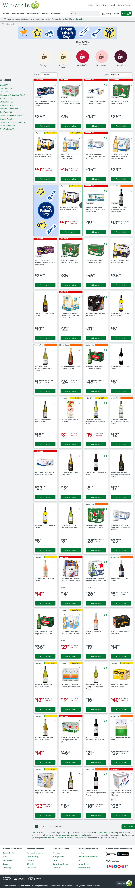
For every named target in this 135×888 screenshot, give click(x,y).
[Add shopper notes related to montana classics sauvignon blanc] (55, 350)
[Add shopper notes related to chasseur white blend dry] (131, 721)
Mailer (5, 857)
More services (31, 868)
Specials (46, 75)
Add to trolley (45, 126)
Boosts (5, 864)
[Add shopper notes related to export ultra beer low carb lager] (105, 85)
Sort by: (106, 75)
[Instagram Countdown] (122, 866)
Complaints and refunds (61, 864)
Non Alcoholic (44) (7, 129)
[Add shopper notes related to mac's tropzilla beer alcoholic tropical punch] (55, 244)
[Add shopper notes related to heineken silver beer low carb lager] (80, 85)
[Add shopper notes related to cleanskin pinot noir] (105, 456)
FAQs (55, 860)
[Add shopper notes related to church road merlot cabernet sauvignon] (105, 774)
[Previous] (33, 826)
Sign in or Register (124, 5)
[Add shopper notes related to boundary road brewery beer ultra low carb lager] (105, 191)
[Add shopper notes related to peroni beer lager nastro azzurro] (55, 456)
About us (81, 853)
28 (50, 827)
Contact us (56, 868)
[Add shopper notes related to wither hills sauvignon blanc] (55, 668)
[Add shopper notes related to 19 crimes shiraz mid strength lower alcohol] (131, 191)
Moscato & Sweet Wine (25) (11, 109)
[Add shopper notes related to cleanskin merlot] (131, 350)
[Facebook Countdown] (108, 866)
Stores (98, 5)
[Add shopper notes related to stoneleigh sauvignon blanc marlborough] (131, 403)
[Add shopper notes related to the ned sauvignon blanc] (80, 456)
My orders (56, 853)
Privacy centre (80, 886)
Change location (81, 19)
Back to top (128, 826)
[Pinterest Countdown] (111, 866)
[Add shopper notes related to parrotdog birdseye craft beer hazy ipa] (80, 668)
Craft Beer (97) (6, 88)
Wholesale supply (84, 868)
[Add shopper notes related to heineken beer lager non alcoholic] (105, 562)
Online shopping (32, 857)
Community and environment (88, 857)
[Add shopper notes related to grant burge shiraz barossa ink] (105, 721)
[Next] (53, 826)
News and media (83, 864)
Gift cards (30, 864)
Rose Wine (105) (6, 105)
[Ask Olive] (129, 884)
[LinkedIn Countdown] (115, 866)
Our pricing (7, 868)
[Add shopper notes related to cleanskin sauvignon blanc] (131, 297)
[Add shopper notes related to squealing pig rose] (55, 562)
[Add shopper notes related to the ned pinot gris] (55, 297)
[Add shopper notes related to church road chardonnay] (80, 774)
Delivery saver (8, 860)
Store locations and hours (35, 853)
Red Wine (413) (6, 98)
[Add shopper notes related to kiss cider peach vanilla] (80, 403)
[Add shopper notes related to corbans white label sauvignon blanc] (80, 509)
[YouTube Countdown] (119, 866)
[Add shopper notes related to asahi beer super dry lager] (105, 297)
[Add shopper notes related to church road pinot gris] (55, 403)
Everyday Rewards (109, 5)
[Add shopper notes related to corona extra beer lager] (55, 138)
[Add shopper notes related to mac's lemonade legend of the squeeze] (55, 85)
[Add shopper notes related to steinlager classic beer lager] (105, 350)
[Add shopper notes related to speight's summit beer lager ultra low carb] (80, 138)
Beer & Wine (11, 24)
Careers (80, 860)
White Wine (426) (7, 102)
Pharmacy (30, 860)
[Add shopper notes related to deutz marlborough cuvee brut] (80, 350)
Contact (90, 5)
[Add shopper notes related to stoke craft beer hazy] (131, 615)
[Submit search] (72, 13)
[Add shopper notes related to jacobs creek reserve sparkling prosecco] (131, 456)
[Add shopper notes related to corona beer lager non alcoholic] (80, 615)
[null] (46, 210)
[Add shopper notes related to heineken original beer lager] (131, 85)
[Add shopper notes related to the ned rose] (105, 615)
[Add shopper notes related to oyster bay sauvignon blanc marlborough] (105, 403)
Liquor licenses (55, 886)
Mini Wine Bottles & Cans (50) (11, 115)
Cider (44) (4, 92)
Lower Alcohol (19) (7, 125)
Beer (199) (4, 85)
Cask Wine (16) (6, 112)
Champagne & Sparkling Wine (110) (14, 95)
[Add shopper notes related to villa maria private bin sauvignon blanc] (105, 668)
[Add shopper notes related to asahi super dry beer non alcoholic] (80, 562)
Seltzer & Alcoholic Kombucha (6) (13, 122)
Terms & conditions (93, 886)
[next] (80, 205)
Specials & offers (9, 853)
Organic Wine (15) (7, 119)
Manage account (59, 857)
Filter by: (37, 74)
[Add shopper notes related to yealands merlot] (131, 562)
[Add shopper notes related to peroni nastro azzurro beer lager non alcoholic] (131, 774)
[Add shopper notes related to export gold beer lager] (131, 668)
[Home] (3, 24)
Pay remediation (67, 886)
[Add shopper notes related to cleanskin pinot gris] (55, 509)
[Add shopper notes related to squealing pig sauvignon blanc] (55, 721)
